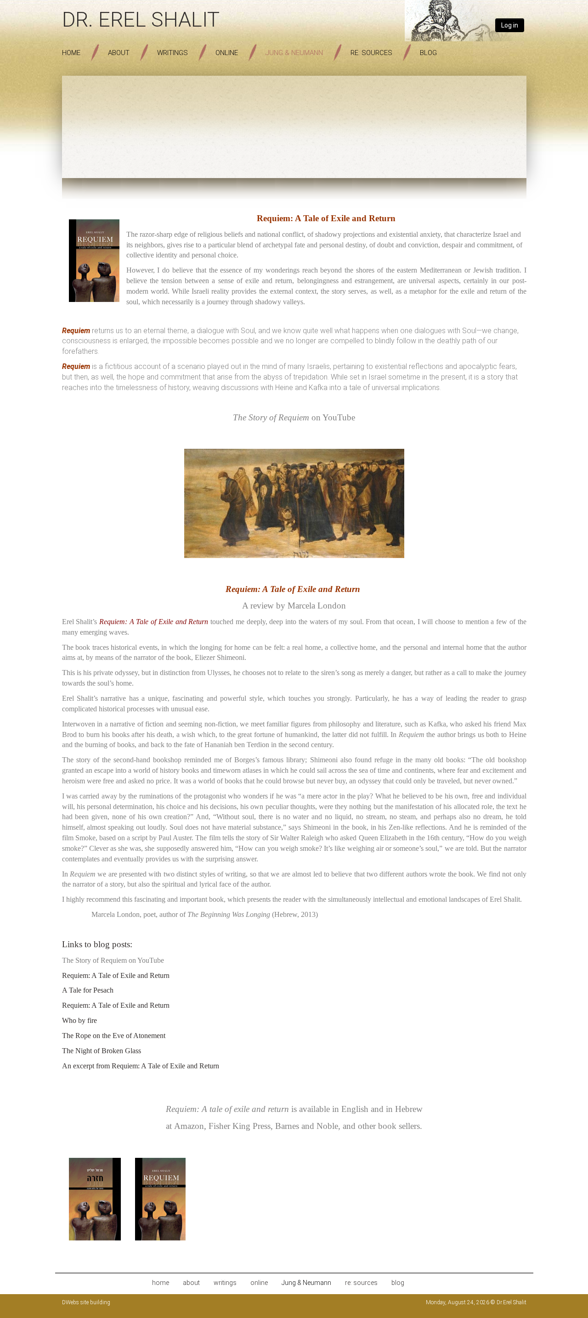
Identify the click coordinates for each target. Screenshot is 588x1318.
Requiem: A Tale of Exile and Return (116, 975)
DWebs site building (86, 1302)
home (71, 53)
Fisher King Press (240, 1126)
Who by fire (79, 1020)
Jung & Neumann (294, 53)
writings (172, 53)
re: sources (371, 53)
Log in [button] (509, 25)
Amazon (189, 1126)
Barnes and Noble (306, 1126)
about (119, 53)
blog (428, 53)
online (226, 53)
